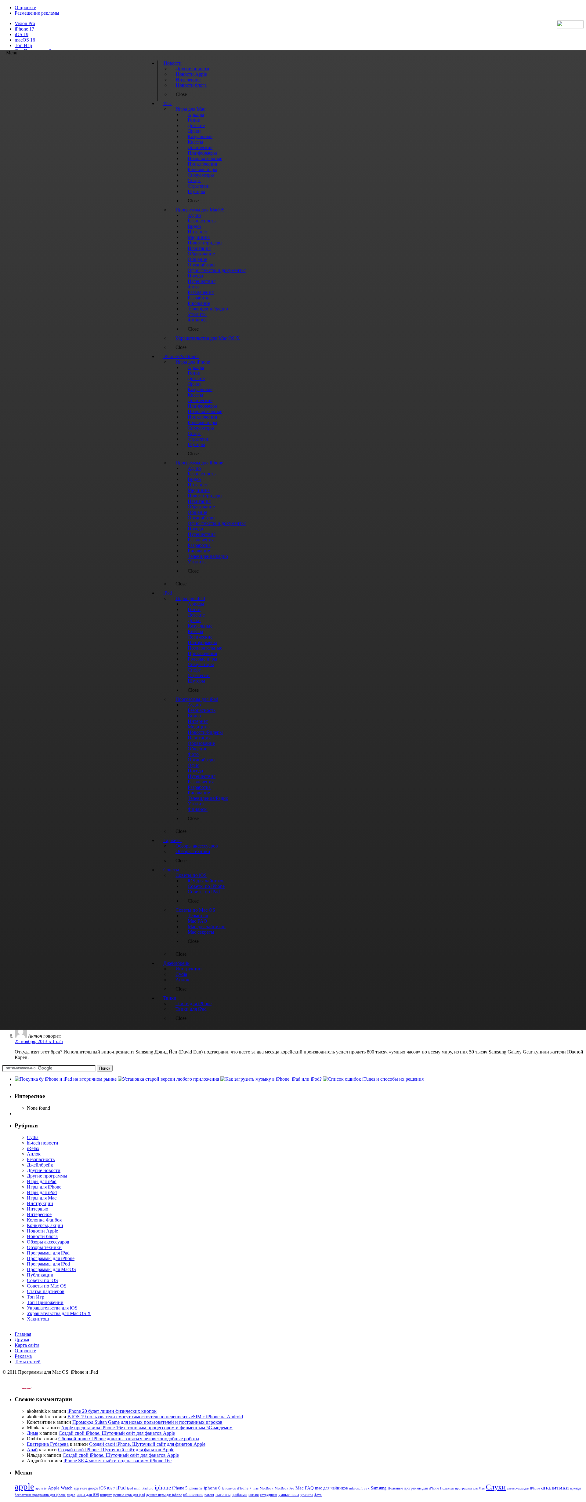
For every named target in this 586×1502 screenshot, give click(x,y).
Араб (32, 1449)
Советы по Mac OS (47, 1285)
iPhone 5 (179, 1488)
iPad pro (148, 1488)
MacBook (266, 1488)
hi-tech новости (42, 1142)
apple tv (41, 1488)
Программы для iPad (48, 1252)
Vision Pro (25, 23)
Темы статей (28, 1361)
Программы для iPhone (50, 1258)
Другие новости (43, 1170)
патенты (222, 1494)
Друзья (22, 1339)
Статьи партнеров (45, 1291)
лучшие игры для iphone (164, 1495)
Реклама (23, 1356)
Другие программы (47, 1175)
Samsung (378, 1488)
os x (367, 1488)
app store (80, 1488)
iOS (102, 1488)
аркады (575, 1488)
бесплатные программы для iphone (40, 1495)
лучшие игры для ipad (129, 1495)
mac (256, 1488)
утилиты (306, 1495)
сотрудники (268, 1495)
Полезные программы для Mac (462, 1488)
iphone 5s (196, 1488)
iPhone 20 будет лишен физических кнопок (112, 1411)
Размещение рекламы (37, 13)
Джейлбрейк (40, 1164)
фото (318, 1495)
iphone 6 (212, 1487)
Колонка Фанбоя (44, 1219)
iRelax (33, 1148)
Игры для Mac (41, 1197)
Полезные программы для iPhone (413, 1488)
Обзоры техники (44, 1247)
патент (209, 1495)
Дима (32, 1433)
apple (24, 1486)
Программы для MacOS (51, 1269)
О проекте (25, 7)
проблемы (239, 1495)
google (93, 1488)
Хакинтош (38, 1318)
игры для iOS (88, 1494)
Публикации (40, 1274)
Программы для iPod (48, 1263)
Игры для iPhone (44, 1186)
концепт (106, 1495)
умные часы (288, 1495)
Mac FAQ (304, 1487)
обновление (193, 1495)
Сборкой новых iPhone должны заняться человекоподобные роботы (128, 1438)
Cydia (32, 1137)
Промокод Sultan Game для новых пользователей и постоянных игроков (147, 1422)
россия (253, 1495)
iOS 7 (111, 1488)
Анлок (34, 1153)
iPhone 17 (24, 28)
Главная (23, 1334)
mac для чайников (331, 1488)
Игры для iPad (41, 1181)
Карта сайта (27, 1345)
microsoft (356, 1488)
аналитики (555, 1487)
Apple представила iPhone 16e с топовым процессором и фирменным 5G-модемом (147, 1427)
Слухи (496, 1487)
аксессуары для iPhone (523, 1488)
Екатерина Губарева (48, 1444)
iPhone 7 (244, 1488)
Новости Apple (42, 1230)
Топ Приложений (45, 1302)
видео (71, 1495)
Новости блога (42, 1236)
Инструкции (40, 1203)
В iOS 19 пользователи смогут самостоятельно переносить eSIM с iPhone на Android (155, 1416)
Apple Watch (60, 1487)
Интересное (39, 1214)
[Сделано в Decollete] (21, 1387)
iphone (163, 1487)
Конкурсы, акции (45, 1225)
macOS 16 (25, 39)
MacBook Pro (284, 1488)
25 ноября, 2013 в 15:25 (39, 1041)
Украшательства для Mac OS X (59, 1313)
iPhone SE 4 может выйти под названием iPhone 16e (117, 1460)
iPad (121, 1488)
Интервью (37, 1208)
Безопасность (41, 1159)
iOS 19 (21, 34)
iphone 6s (229, 1488)
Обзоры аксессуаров (48, 1241)
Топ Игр (23, 45)
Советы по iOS (42, 1280)
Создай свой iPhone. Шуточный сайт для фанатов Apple (117, 1433)
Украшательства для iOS (52, 1307)
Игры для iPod (42, 1192)
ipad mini (133, 1488)
